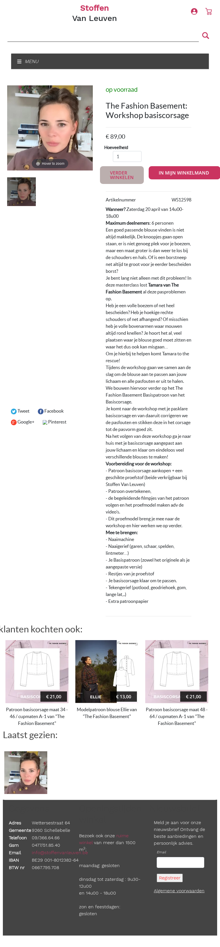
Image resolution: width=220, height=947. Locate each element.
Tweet (23, 410)
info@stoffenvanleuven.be (60, 852)
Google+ (25, 421)
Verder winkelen (122, 175)
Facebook (54, 410)
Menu (30, 61)
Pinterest (56, 421)
